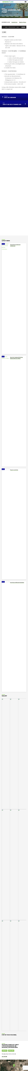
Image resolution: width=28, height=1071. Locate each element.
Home (3, 14)
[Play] (3, 27)
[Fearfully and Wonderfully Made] (5, 636)
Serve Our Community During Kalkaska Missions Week (16, 358)
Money (24, 22)
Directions (11, 1050)
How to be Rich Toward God (12, 104)
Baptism (10, 14)
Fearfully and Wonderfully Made (17, 582)
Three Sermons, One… (17, 14)
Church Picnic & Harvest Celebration (15, 245)
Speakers (17, 16)
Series (7, 16)
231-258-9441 (4, 1056)
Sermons (6, 14)
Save (5, 32)
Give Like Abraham (10, 97)
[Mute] (20, 27)
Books (12, 16)
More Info (4, 1050)
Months (22, 16)
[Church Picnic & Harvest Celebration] (5, 298)
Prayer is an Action (14, 469)
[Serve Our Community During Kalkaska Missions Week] (5, 411)
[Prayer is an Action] (5, 523)
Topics (3, 16)
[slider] (23, 27)
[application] (14, 27)
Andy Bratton (14, 22)
